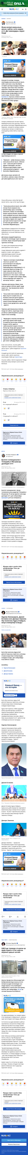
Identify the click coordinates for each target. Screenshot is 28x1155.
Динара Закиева (8, 673)
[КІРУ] (25, 9)
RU (23, 9)
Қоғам (3, 451)
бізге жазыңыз (19, 369)
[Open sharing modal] (18, 917)
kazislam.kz (5, 97)
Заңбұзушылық (13, 939)
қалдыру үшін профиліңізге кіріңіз (13, 397)
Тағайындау (9, 608)
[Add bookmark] (25, 916)
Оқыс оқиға (4, 939)
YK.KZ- (20, 989)
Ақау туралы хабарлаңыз (14, 1140)
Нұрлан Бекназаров (9, 668)
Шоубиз (3, 18)
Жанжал (9, 18)
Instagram (15, 443)
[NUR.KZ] (14, 9)
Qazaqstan (4, 497)
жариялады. (19, 357)
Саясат (3, 608)
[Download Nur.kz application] (14, 3)
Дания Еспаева (8, 671)
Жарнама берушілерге (14, 1144)
